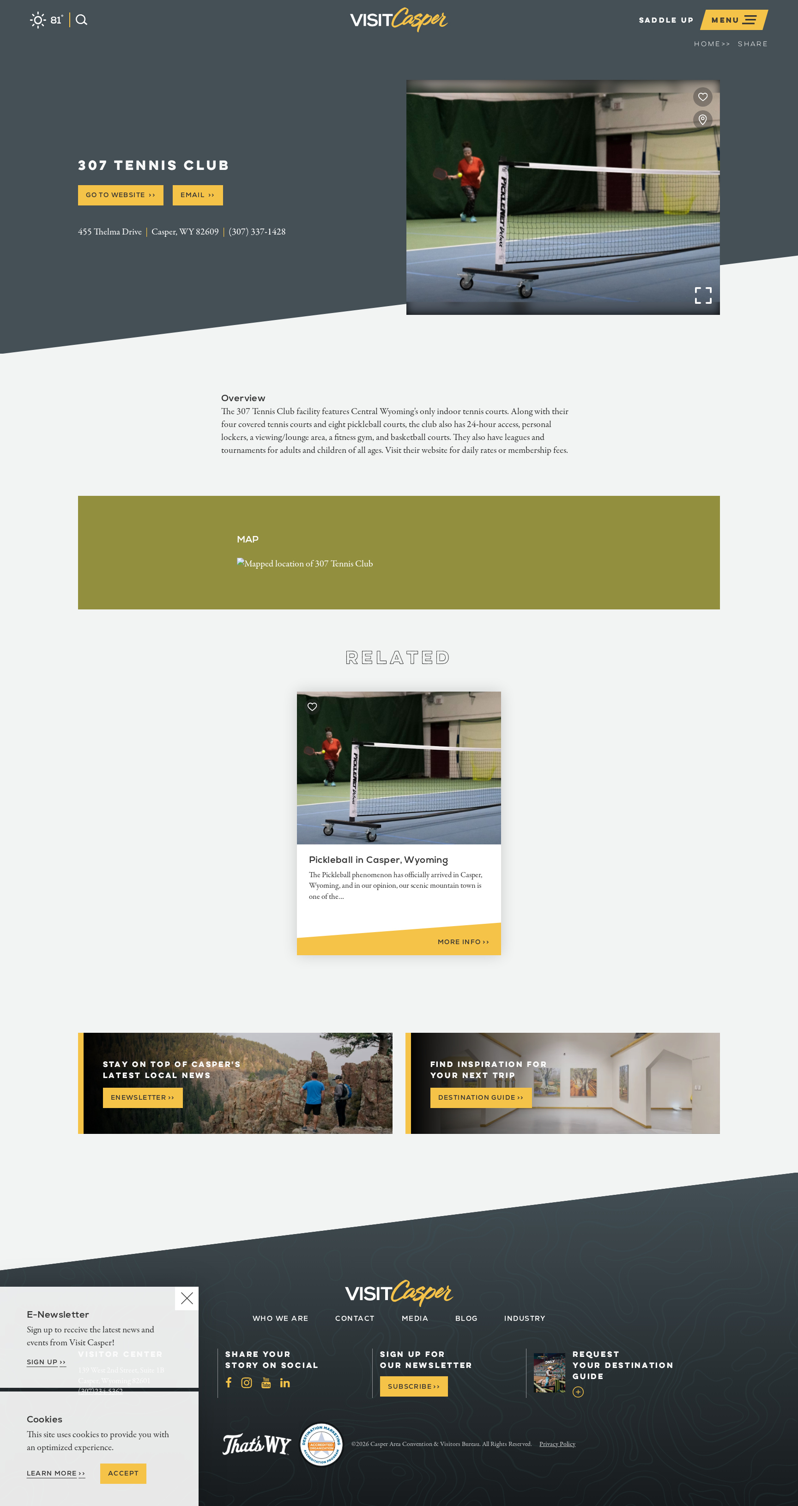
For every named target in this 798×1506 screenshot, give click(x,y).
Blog (466, 1318)
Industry (524, 1318)
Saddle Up (667, 20)
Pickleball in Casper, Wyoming (378, 859)
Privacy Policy (557, 1444)
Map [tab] (248, 539)
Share (753, 44)
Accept (123, 1473)
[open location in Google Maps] (305, 563)
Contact (355, 1318)
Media (415, 1318)
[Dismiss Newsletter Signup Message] (187, 1298)
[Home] (448, 34)
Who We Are (281, 1318)
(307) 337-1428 (257, 232)
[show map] (703, 120)
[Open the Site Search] (78, 19)
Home (712, 44)
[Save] (703, 97)
